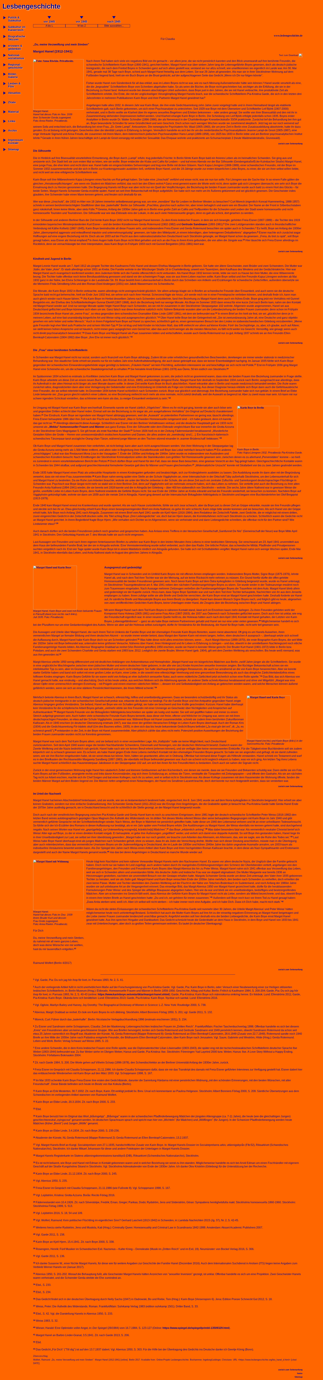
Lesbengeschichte (31, 6)
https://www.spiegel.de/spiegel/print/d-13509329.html (196, 1328)
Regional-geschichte (15, 66)
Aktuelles (14, 93)
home (299, 1373)
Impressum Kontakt (15, 141)
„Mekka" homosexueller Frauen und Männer (76, 426)
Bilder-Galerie (13, 75)
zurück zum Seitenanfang (290, 143)
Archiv (12, 130)
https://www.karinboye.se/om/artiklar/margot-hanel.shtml (133, 994)
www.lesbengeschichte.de (288, 35)
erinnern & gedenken (15, 47)
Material (13, 111)
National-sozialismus (16, 57)
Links (11, 121)
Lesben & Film (14, 85)
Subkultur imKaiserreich (16, 28)
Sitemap (13, 149)
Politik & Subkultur (14, 19)
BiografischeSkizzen (16, 38)
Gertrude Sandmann (194, 224)
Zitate (12, 102)
